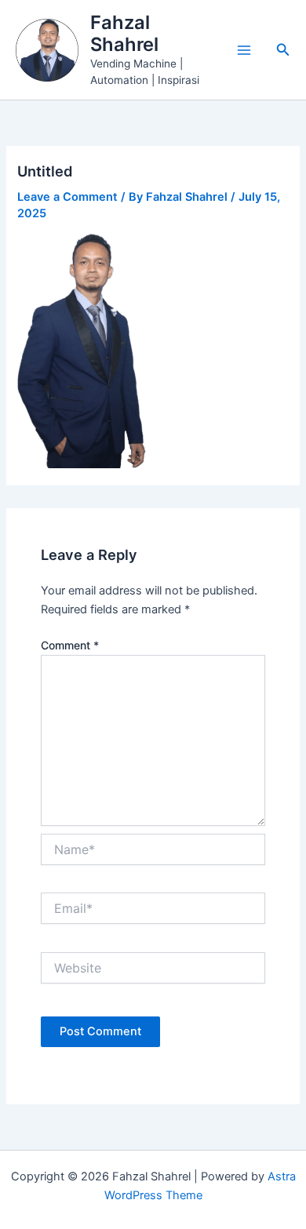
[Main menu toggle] (244, 50)
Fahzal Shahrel (124, 33)
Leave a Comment (67, 197)
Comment (70, 645)
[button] (283, 50)
